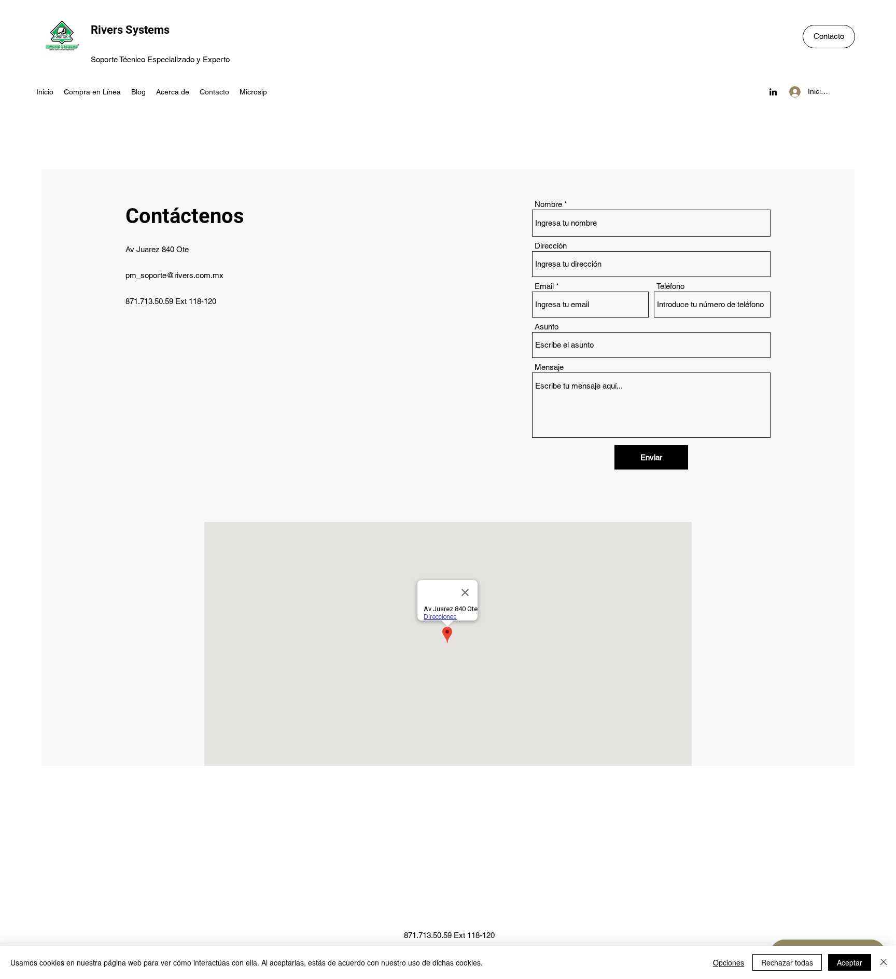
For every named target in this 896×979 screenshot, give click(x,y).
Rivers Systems (130, 29)
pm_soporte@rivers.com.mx (174, 275)
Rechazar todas (787, 962)
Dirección (551, 246)
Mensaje (549, 367)
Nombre (548, 204)
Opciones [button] (728, 962)
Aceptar (849, 962)
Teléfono (670, 286)
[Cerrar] (883, 962)
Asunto (546, 326)
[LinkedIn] (773, 92)
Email (544, 286)
